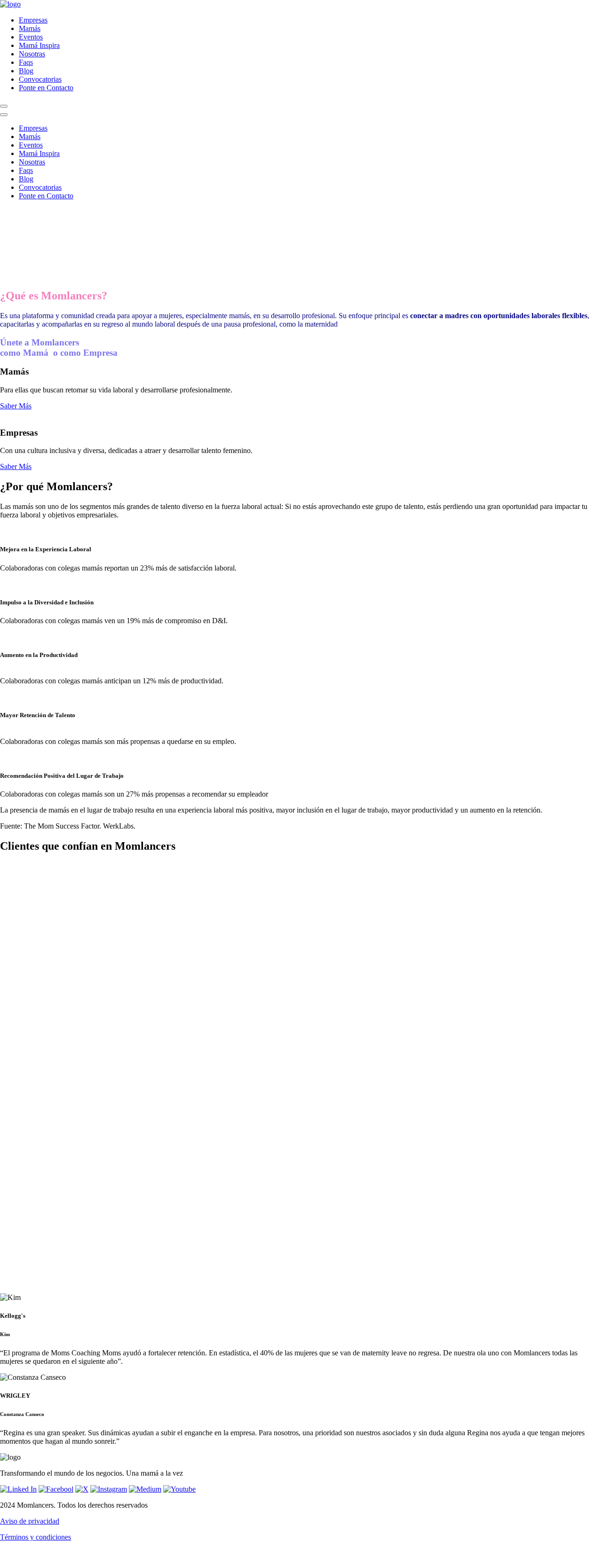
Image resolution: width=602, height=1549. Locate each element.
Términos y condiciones (35, 1537)
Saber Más (16, 406)
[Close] (4, 114)
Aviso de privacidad (29, 1521)
